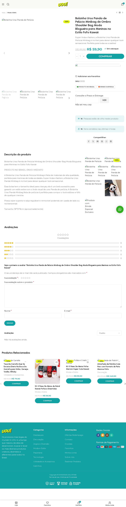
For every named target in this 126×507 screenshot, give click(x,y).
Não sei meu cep (83, 104)
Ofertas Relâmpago (74, 435)
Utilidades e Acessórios (14, 375)
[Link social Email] (97, 141)
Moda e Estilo (12, 12)
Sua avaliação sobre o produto (19, 282)
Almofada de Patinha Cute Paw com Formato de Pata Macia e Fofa (108, 366)
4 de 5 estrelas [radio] (27, 278)
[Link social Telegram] (111, 141)
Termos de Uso (54, 477)
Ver (104, 100)
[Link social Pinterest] (102, 141)
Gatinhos (37, 466)
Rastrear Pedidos (73, 461)
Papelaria (37, 453)
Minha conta (71, 453)
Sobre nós (69, 457)
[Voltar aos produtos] (119, 12)
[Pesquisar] (8, 4)
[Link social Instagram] (107, 435)
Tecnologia (38, 457)
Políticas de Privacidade (68, 477)
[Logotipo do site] (63, 4)
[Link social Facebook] (89, 141)
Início (3, 12)
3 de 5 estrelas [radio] (25, 278)
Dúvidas (68, 444)
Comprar (105, 56)
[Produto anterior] (116, 12)
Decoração (102, 372)
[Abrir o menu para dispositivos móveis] (3, 4)
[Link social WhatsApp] (106, 141)
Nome (8, 311)
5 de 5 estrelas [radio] (29, 278)
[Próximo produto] (122, 12)
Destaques (38, 435)
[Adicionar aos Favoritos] (56, 362)
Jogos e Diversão (41, 444)
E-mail (67, 311)
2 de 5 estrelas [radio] (23, 278)
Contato (68, 439)
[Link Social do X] (93, 141)
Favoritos (69, 448)
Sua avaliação (11, 278)
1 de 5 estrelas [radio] (22, 278)
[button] (4, 53)
